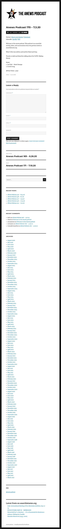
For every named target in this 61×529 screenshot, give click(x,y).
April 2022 (11, 349)
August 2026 (11, 240)
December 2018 (12, 433)
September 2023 (12, 314)
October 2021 (11, 362)
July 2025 (10, 267)
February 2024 (12, 303)
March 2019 (11, 427)
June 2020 (10, 395)
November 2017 (12, 460)
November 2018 (12, 435)
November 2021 (12, 360)
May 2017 (10, 473)
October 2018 (11, 437)
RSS (19, 39)
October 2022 (11, 337)
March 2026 (11, 251)
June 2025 (10, 269)
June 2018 (10, 446)
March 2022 (11, 351)
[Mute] (22, 32)
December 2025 (12, 257)
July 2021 (10, 368)
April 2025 (11, 274)
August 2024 (11, 290)
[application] (17, 32)
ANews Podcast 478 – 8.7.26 (16, 196)
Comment (9, 93)
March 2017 (11, 477)
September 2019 (12, 414)
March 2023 (11, 326)
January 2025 (11, 280)
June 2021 (10, 370)
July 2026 (10, 242)
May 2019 (10, 423)
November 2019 (12, 410)
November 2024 (12, 284)
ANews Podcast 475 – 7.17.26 (16, 203)
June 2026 (11, 244)
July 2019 (10, 418)
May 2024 (10, 297)
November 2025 (12, 259)
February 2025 (12, 278)
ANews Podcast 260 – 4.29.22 (24, 224)
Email (8, 123)
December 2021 (12, 358)
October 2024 (11, 286)
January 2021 (11, 381)
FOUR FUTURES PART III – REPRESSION (19, 510)
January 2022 (11, 356)
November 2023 (12, 309)
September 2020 (12, 389)
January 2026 (11, 255)
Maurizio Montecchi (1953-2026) (17, 516)
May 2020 (10, 398)
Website (8, 130)
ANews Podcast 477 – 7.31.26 (16, 199)
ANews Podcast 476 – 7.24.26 (16, 201)
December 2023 (12, 307)
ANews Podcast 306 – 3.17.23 (20, 217)
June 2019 (10, 421)
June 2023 (10, 320)
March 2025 (11, 276)
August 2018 (11, 442)
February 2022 (12, 353)
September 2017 (12, 465)
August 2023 (11, 316)
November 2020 (12, 385)
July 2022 (10, 343)
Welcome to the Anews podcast (22, 219)
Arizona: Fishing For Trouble (16, 514)
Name (8, 115)
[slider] (25, 32)
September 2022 (12, 339)
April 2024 (11, 299)
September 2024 (12, 288)
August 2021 (11, 366)
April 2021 (10, 374)
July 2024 (10, 293)
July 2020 (10, 393)
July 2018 (10, 444)
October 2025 (11, 261)
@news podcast (10, 492)
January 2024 (11, 305)
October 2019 (11, 412)
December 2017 (12, 458)
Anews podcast (9, 524)
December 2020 (12, 383)
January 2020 (11, 406)
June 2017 (10, 471)
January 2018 (11, 456)
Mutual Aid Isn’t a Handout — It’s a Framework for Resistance (26, 512)
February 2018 (12, 454)
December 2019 (12, 408)
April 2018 (10, 450)
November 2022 (12, 335)
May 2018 (10, 448)
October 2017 (11, 463)
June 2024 (10, 295)
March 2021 (11, 377)
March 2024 (11, 301)
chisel (7, 74)
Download (27, 37)
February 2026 (12, 253)
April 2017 (10, 475)
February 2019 (12, 429)
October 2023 (11, 311)
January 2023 (11, 330)
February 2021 (12, 379)
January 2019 (11, 431)
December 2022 (12, 332)
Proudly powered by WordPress (22, 524)
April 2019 (10, 425)
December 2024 (12, 282)
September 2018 (12, 439)
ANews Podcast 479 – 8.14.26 (16, 194)
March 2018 (11, 452)
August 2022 (11, 341)
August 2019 (11, 416)
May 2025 (10, 272)
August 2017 (11, 467)
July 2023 (10, 318)
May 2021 (10, 372)
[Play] (8, 32)
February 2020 (12, 404)
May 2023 (10, 322)
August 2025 (11, 265)
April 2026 (11, 249)
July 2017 (10, 469)
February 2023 (12, 328)
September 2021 (12, 364)
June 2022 (10, 345)
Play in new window (17, 37)
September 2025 (12, 263)
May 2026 (10, 246)
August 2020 (11, 391)
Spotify (14, 39)
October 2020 (11, 387)
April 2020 (11, 400)
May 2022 (10, 347)
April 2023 (11, 324)
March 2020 (11, 402)
